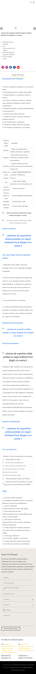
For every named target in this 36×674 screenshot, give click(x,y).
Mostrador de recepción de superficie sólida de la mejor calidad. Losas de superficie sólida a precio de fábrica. (9, 657)
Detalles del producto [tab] (18, 75)
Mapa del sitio (27, 667)
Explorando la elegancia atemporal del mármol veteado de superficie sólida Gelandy (26, 657)
